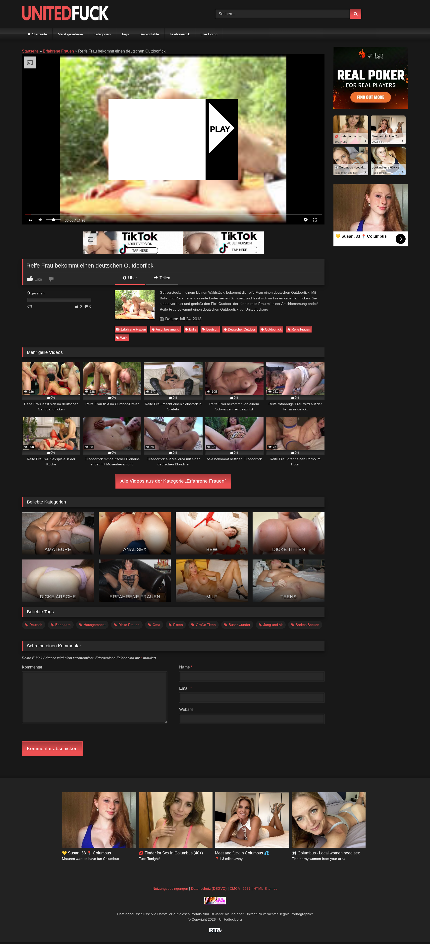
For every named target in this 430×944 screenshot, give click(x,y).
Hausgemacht (95, 625)
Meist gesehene (70, 34)
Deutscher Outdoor (241, 329)
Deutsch (212, 329)
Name (185, 667)
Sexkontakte (149, 34)
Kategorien (102, 34)
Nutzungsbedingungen (170, 888)
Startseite (39, 34)
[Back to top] (414, 929)
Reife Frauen (301, 329)
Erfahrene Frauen (58, 51)
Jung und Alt (273, 625)
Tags (125, 34)
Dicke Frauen (129, 625)
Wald (123, 338)
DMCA (235, 888)
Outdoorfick (273, 329)
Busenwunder (239, 625)
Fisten (178, 625)
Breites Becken (307, 625)
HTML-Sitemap (265, 888)
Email (185, 688)
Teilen (164, 278)
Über (132, 278)
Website (186, 709)
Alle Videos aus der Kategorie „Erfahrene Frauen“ (173, 481)
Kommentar (32, 667)
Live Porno (209, 34)
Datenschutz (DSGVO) (209, 888)
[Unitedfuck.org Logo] (65, 14)
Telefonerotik (180, 34)
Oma (156, 625)
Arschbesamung (167, 329)
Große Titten (206, 625)
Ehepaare (63, 625)
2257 (247, 888)
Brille (192, 329)
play (220, 128)
